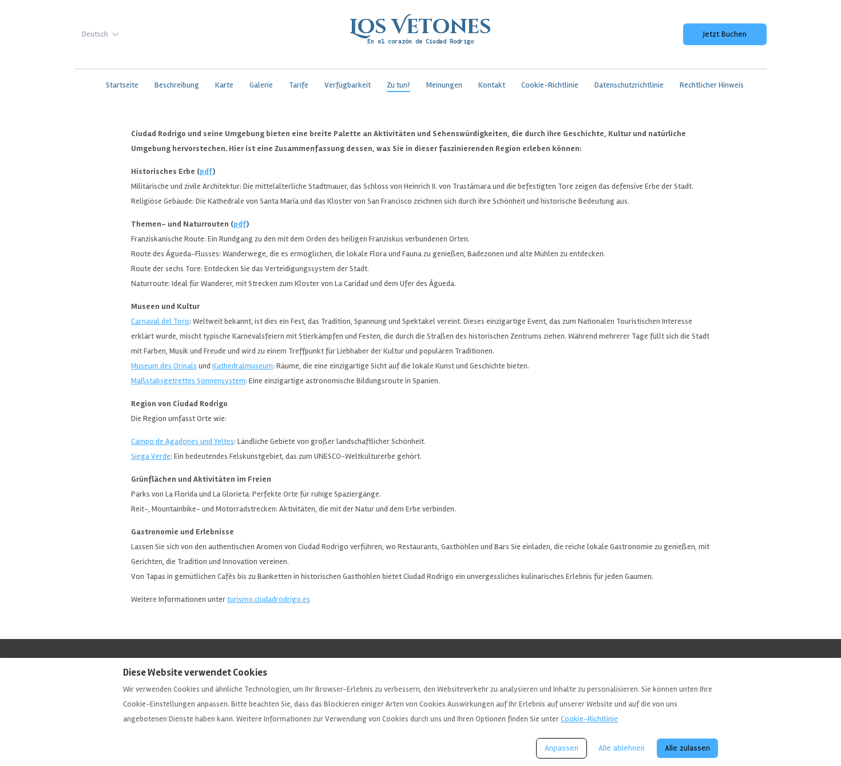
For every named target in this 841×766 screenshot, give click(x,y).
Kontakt (491, 85)
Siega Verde (150, 456)
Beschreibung (176, 85)
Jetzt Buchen (725, 34)
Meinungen (444, 85)
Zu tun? (398, 85)
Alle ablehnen (621, 748)
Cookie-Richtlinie (549, 85)
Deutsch (95, 34)
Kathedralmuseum (242, 366)
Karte (224, 85)
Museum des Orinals (164, 366)
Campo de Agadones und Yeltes (182, 441)
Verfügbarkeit (347, 85)
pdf (206, 171)
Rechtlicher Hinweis (712, 85)
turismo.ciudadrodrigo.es (268, 599)
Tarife (298, 85)
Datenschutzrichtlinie (629, 85)
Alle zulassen (687, 748)
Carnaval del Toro (160, 321)
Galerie (261, 85)
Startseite (122, 85)
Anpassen (561, 748)
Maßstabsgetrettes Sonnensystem (188, 381)
